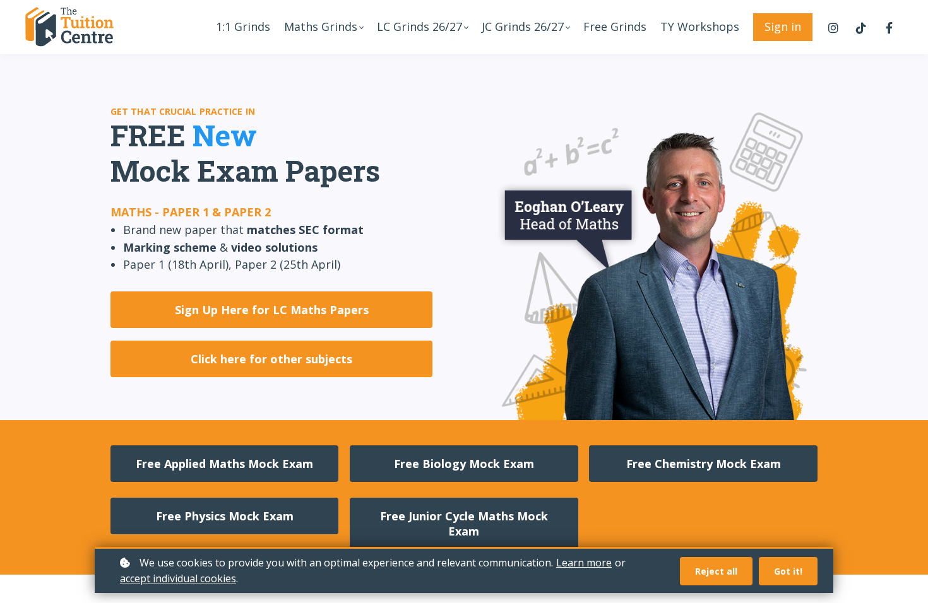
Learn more (584, 563)
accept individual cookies (178, 578)
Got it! (788, 571)
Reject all (716, 571)
